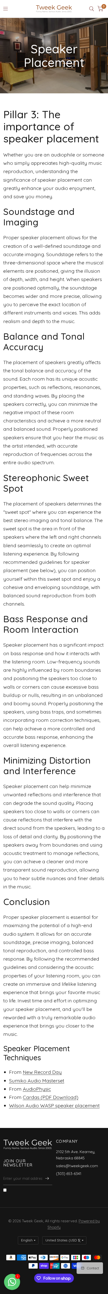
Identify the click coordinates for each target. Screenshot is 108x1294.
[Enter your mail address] (47, 1178)
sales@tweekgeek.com (77, 1165)
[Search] (91, 9)
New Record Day (42, 1072)
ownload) (67, 1097)
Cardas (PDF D (40, 1097)
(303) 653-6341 (68, 1173)
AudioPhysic (37, 1089)
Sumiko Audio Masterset (36, 1080)
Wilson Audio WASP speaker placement (54, 1105)
